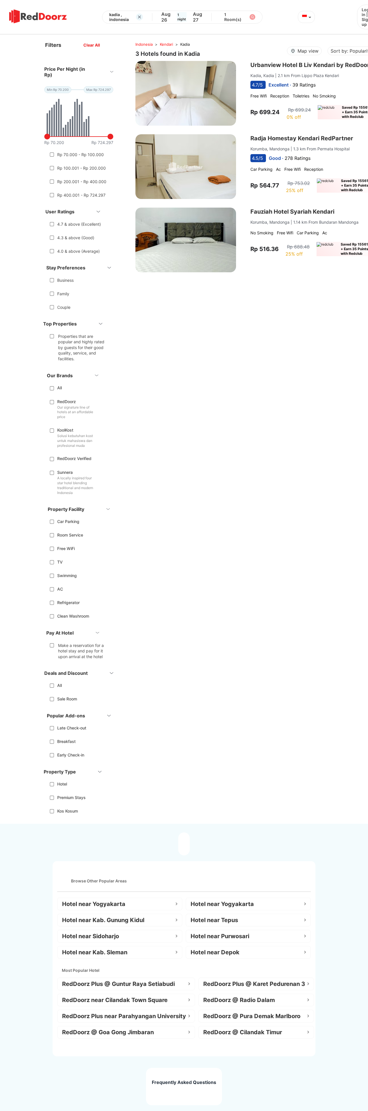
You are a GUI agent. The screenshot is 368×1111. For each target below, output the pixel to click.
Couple (63, 307)
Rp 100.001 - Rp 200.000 (81, 168)
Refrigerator (68, 602)
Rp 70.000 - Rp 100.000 (80, 154)
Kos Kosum (67, 811)
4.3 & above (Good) (75, 237)
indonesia (144, 44)
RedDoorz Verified (74, 458)
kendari (166, 44)
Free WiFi (66, 548)
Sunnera (65, 472)
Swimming (67, 575)
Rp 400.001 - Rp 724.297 (81, 195)
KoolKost (65, 430)
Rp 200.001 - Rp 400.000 (81, 181)
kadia (185, 44)
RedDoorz (66, 401)
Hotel (62, 783)
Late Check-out (71, 727)
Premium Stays (71, 797)
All (59, 387)
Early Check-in (70, 754)
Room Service (70, 534)
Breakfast (66, 741)
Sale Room (67, 698)
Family (63, 293)
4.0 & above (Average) (78, 251)
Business (65, 280)
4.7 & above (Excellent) (79, 224)
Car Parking (68, 521)
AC (60, 589)
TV (60, 562)
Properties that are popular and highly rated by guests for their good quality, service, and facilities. (81, 347)
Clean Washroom (73, 616)
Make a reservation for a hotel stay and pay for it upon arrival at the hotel (81, 651)
